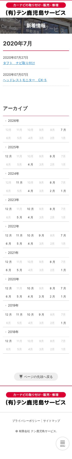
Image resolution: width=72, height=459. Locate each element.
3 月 (41, 296)
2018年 (13, 332)
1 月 (63, 191)
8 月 (52, 156)
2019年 (13, 305)
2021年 (13, 253)
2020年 (13, 279)
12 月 (8, 156)
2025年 (13, 147)
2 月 (52, 191)
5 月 (19, 217)
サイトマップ (51, 420)
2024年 (13, 173)
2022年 (13, 226)
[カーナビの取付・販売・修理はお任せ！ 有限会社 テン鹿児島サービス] (36, 9)
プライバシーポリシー (26, 420)
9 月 (41, 235)
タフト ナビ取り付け (19, 63)
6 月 (8, 243)
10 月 (30, 209)
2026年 (13, 121)
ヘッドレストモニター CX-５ (25, 80)
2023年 (13, 200)
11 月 (19, 182)
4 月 (30, 164)
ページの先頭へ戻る (38, 377)
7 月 (63, 129)
